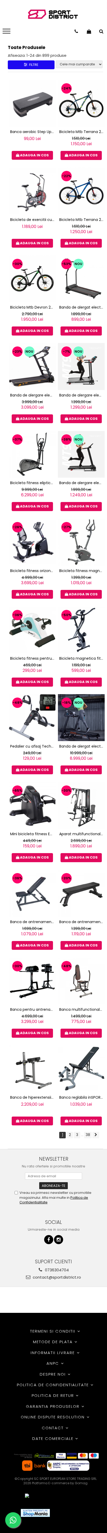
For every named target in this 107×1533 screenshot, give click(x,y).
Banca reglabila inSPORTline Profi (82, 1097)
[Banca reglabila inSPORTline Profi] (81, 1069)
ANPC (53, 1363)
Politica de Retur (54, 1395)
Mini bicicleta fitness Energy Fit (33, 834)
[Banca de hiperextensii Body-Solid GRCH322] (32, 1068)
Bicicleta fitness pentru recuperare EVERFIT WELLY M (33, 658)
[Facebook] (48, 1239)
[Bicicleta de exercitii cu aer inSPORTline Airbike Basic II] (32, 191)
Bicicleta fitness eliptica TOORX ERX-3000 (33, 482)
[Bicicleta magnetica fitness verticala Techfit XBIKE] (81, 630)
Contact (53, 1428)
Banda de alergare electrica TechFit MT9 (82, 395)
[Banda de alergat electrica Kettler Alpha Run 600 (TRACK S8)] (81, 717)
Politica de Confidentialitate (53, 1385)
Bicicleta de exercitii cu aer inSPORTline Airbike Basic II (33, 219)
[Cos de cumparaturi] (89, 31)
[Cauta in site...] (101, 31)
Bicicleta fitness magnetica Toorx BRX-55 (82, 570)
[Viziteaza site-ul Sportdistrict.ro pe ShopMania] (35, 1513)
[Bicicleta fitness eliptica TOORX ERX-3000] (32, 454)
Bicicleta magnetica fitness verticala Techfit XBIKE (82, 658)
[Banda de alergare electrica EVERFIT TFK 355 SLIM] (32, 366)
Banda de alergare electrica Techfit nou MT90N (82, 482)
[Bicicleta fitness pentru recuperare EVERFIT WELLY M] (32, 630)
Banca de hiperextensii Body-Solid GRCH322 (33, 1097)
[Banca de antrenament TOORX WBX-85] (32, 893)
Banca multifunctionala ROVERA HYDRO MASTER (82, 1009)
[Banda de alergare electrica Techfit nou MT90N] (81, 454)
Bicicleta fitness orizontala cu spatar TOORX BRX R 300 (33, 570)
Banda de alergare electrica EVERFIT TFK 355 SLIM (33, 395)
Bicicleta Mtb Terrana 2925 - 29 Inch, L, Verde (82, 131)
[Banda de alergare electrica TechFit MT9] (81, 366)
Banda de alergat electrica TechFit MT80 (82, 307)
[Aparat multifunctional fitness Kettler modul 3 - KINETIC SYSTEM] (81, 805)
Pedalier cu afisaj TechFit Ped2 (33, 746)
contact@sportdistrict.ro (56, 1277)
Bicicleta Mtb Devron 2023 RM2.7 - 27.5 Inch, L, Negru (33, 307)
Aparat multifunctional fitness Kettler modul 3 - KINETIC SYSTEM (82, 834)
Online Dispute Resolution (53, 1417)
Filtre (33, 64)
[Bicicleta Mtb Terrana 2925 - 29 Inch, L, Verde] (81, 103)
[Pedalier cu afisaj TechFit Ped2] (32, 717)
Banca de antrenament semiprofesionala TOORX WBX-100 (82, 921)
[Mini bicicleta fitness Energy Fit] (32, 805)
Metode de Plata (53, 1341)
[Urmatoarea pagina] (95, 1135)
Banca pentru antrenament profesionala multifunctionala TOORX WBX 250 (33, 1009)
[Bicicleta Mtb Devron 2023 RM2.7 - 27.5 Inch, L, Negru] (32, 278)
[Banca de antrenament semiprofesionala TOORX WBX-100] (81, 893)
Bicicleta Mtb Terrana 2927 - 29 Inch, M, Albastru (82, 219)
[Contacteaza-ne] (76, 31)
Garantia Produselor (53, 1406)
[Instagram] (58, 1239)
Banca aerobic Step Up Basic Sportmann (33, 131)
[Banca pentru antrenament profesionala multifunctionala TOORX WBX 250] (32, 981)
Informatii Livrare (53, 1352)
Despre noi (53, 1374)
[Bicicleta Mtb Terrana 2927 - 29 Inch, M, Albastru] (81, 191)
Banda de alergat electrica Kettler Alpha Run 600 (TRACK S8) (82, 746)
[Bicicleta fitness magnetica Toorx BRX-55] (81, 542)
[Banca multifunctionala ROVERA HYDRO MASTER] (81, 981)
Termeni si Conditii (53, 1331)
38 (88, 1134)
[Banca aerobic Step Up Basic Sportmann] (32, 103)
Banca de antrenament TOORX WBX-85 (33, 921)
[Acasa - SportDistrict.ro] (53, 14)
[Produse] (7, 33)
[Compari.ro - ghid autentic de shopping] (72, 1513)
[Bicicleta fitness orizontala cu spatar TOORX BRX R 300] (32, 542)
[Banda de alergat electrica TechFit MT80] (81, 278)
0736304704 (56, 1270)
